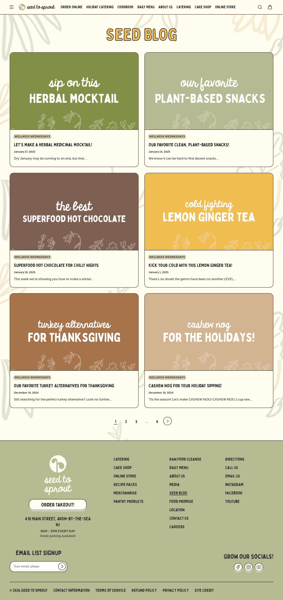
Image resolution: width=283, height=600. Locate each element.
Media (174, 484)
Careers (177, 527)
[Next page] (167, 421)
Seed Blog (178, 493)
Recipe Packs (125, 484)
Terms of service (110, 590)
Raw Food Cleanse (185, 459)
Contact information (71, 590)
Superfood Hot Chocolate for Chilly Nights (56, 265)
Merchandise (125, 493)
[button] (11, 7)
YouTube (232, 501)
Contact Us (179, 518)
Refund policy (144, 590)
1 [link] (115, 421)
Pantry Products (129, 501)
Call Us (231, 467)
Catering (121, 459)
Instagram (234, 484)
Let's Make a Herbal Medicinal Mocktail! (53, 145)
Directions (234, 459)
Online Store (125, 476)
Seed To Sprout (34, 590)
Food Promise (181, 501)
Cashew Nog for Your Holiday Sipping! (185, 386)
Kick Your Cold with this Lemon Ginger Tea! (190, 265)
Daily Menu (178, 467)
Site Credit (204, 590)
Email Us (232, 476)
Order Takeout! (57, 504)
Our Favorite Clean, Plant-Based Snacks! (189, 145)
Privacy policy (176, 590)
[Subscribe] (62, 566)
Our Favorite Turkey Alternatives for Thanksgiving (64, 386)
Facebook (234, 493)
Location (177, 510)
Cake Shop (123, 467)
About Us (177, 476)
